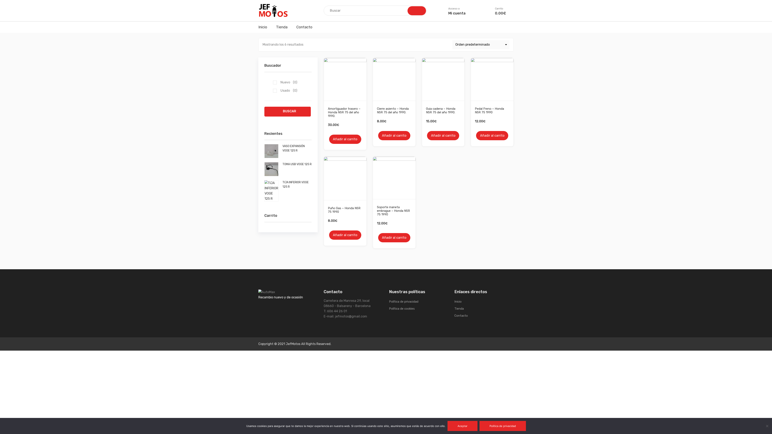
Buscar (289, 111)
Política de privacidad (403, 301)
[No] (767, 426)
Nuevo (288, 82)
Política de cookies (402, 308)
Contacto (304, 27)
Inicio (262, 27)
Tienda (281, 27)
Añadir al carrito (345, 139)
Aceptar (462, 426)
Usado (288, 90)
